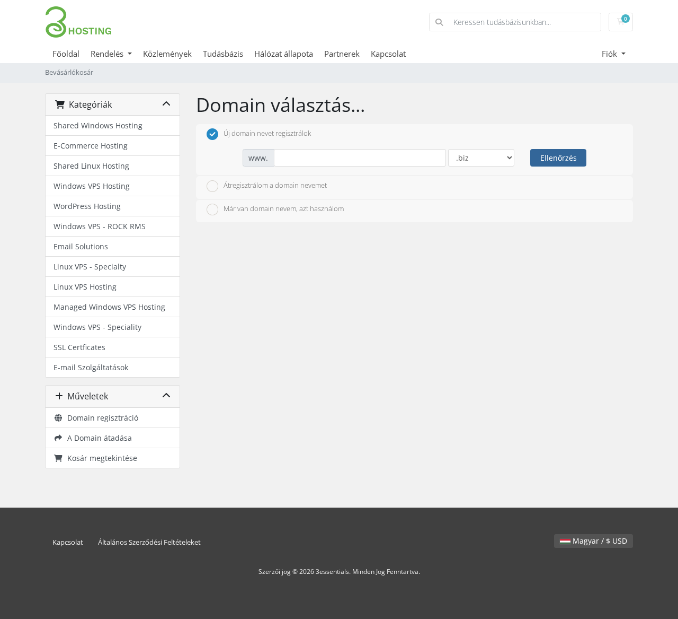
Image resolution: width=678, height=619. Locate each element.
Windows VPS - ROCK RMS (99, 226)
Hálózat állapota (283, 53)
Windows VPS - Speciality (97, 327)
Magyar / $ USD (598, 541)
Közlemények (167, 53)
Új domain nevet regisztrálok (267, 133)
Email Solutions (80, 246)
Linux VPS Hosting (85, 287)
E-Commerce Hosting (90, 146)
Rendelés (108, 53)
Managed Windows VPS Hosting (109, 307)
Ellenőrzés (558, 158)
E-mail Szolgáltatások (90, 367)
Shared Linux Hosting (91, 166)
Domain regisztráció (100, 418)
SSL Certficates (79, 347)
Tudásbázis (223, 53)
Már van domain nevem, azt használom (284, 209)
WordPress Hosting (87, 206)
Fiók (610, 53)
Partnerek (342, 53)
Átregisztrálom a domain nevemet (275, 185)
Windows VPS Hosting (91, 186)
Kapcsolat (388, 53)
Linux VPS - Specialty (89, 266)
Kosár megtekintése (100, 458)
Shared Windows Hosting (97, 125)
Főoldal (65, 53)
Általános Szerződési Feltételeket (149, 542)
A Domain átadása (97, 438)
